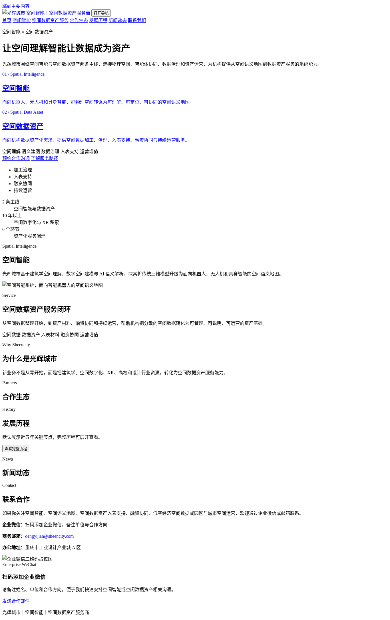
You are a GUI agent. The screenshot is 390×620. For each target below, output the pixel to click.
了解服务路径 (44, 158)
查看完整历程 (16, 449)
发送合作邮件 (16, 601)
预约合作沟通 (16, 158)
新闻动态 (117, 20)
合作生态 (79, 20)
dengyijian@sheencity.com (49, 536)
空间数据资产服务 (50, 20)
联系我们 (137, 20)
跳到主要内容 (16, 6)
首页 (6, 20)
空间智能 (22, 20)
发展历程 (98, 20)
